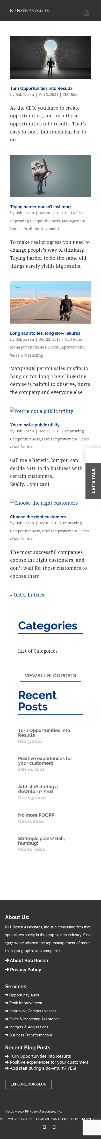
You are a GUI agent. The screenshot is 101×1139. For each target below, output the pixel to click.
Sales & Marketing (26, 355)
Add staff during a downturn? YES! (38, 789)
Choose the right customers (38, 516)
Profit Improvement (41, 229)
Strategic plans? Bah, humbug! (41, 841)
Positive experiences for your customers (45, 761)
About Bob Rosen (28, 960)
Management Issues (28, 347)
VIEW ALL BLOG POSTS (50, 675)
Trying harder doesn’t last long (40, 206)
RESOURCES (91, 1119)
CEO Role (70, 94)
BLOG (74, 1119)
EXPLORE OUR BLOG (28, 1084)
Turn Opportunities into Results (41, 88)
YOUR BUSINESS (20, 1119)
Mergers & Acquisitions (28, 1027)
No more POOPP (36, 815)
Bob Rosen (25, 94)
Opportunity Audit (23, 995)
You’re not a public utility (35, 425)
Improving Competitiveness (35, 221)
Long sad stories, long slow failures (45, 333)
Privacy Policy (25, 969)
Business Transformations (30, 1035)
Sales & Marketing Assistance (34, 1019)
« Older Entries (27, 595)
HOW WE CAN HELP (51, 1119)
